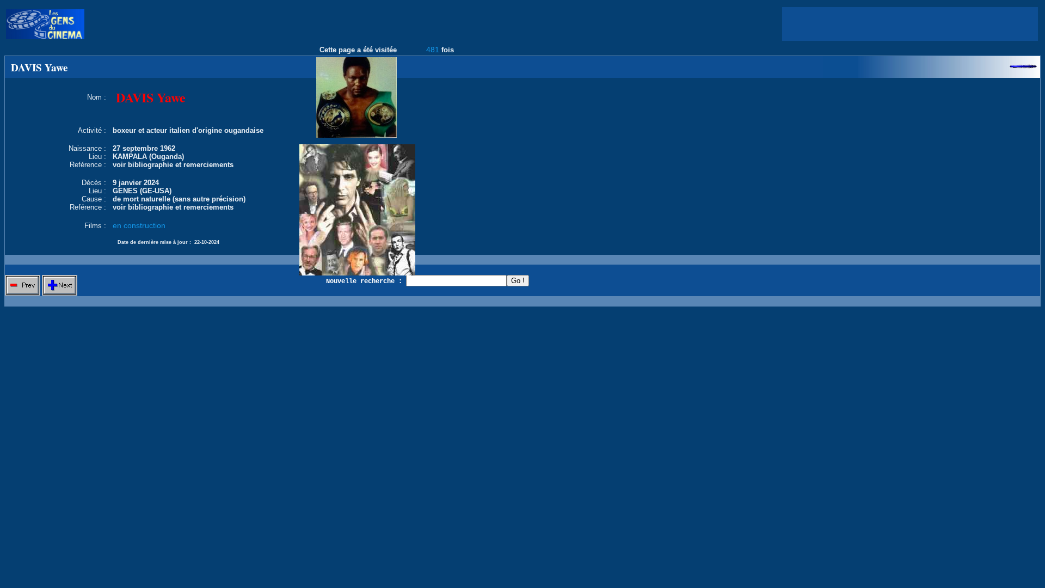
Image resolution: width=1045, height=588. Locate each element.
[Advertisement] (910, 24)
